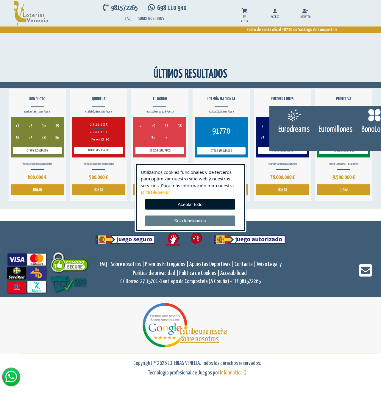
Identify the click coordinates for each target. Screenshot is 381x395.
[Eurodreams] (294, 115)
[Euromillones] (335, 115)
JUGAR (37, 190)
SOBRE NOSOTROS (151, 18)
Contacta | (246, 264)
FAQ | (105, 264)
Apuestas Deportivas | (212, 264)
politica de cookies (155, 193)
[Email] (365, 274)
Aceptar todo (190, 204)
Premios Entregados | (167, 264)
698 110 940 (170, 8)
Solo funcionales (190, 220)
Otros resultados (37, 150)
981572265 (124, 8)
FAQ (128, 18)
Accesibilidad (233, 273)
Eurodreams (294, 129)
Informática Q (233, 373)
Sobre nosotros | (128, 264)
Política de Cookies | (199, 273)
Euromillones (335, 129)
